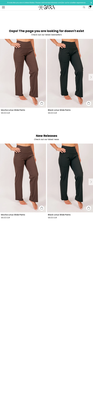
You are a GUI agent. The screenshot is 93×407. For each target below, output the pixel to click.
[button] (46, 2)
